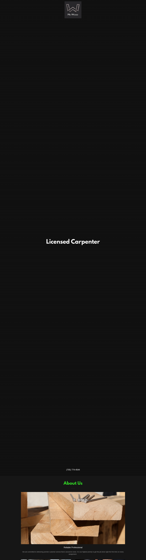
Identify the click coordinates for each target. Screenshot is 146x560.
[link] (73, 2)
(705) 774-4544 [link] (73, 470)
